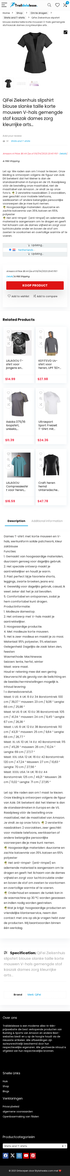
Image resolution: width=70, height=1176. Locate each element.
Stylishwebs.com (44, 1170)
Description (16, 521)
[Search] (49, 5)
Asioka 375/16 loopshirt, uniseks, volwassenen (15, 427)
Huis (5, 1081)
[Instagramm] (19, 1156)
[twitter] (12, 1156)
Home (6, 13)
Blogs (6, 1091)
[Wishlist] (57, 5)
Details (62, 153)
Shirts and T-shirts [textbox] (34, 1146)
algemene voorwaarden (18, 1111)
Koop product (35, 285)
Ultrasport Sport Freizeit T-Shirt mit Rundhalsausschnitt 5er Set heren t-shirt (49, 431)
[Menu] (4, 5)
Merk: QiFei (34, 994)
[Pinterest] (33, 1156)
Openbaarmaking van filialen (21, 1116)
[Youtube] (26, 1156)
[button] (65, 32)
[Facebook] (5, 1156)
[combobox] (35, 1145)
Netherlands (25, 250)
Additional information (47, 521)
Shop (20, 13)
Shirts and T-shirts (14, 17)
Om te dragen (39, 13)
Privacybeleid (11, 1106)
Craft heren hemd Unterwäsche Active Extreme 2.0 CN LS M (49, 490)
